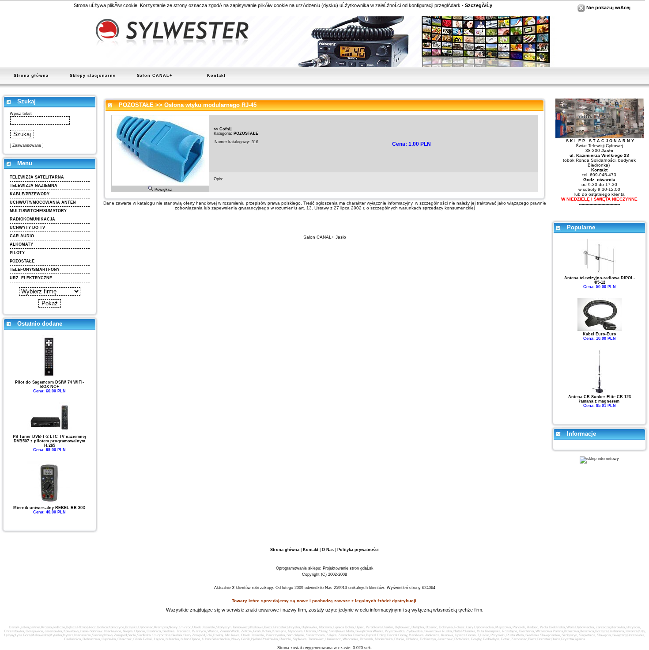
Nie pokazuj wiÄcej (607, 7)
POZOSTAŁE (136, 105)
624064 (428, 587)
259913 (340, 587)
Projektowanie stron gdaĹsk (348, 568)
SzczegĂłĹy (478, 5)
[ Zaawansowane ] (27, 145)
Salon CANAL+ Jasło (324, 237)
